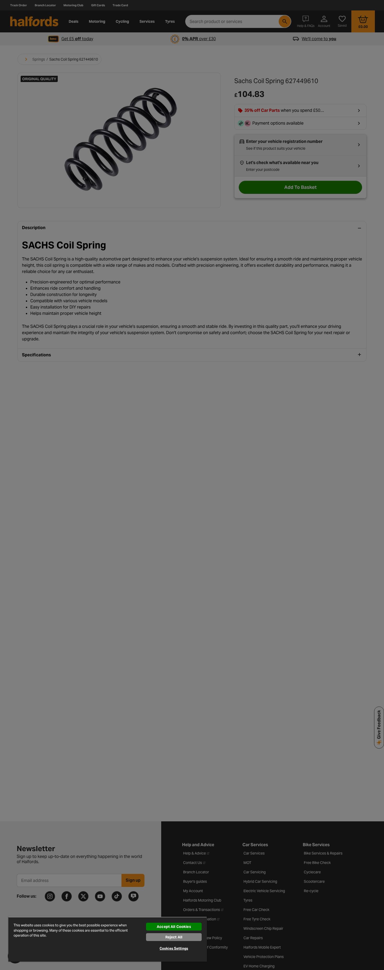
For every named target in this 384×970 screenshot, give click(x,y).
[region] (107, 939)
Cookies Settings (174, 948)
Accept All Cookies (174, 926)
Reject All (173, 937)
